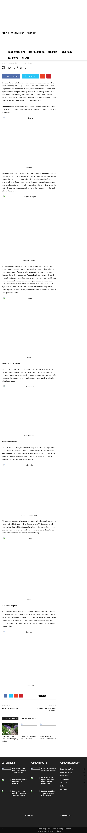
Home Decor (64, 776)
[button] (82, 55)
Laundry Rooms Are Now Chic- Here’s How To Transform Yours (19, 793)
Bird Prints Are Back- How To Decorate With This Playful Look (19, 770)
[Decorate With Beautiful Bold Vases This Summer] (6, 782)
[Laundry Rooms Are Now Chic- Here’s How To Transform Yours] (6, 793)
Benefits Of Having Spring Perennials (46, 709)
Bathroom (13, 57)
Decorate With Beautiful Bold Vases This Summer (19, 782)
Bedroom (52, 52)
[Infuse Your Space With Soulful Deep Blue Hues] (35, 770)
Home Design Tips (16, 52)
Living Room (66, 52)
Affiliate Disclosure (17, 32)
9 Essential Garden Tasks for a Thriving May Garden (10, 739)
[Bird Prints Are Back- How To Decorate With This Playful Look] (6, 770)
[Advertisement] (43, 16)
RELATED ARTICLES (10, 719)
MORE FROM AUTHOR (28, 719)
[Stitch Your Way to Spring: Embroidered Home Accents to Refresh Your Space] (35, 780)
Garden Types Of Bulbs (10, 708)
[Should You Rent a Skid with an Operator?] (29, 729)
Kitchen (25, 57)
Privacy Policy (31, 32)
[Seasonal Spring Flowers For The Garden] (48, 729)
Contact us (5, 32)
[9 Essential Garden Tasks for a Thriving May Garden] (10, 729)
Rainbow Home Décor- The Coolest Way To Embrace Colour (48, 793)
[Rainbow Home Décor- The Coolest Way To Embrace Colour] (35, 793)
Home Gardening (36, 52)
